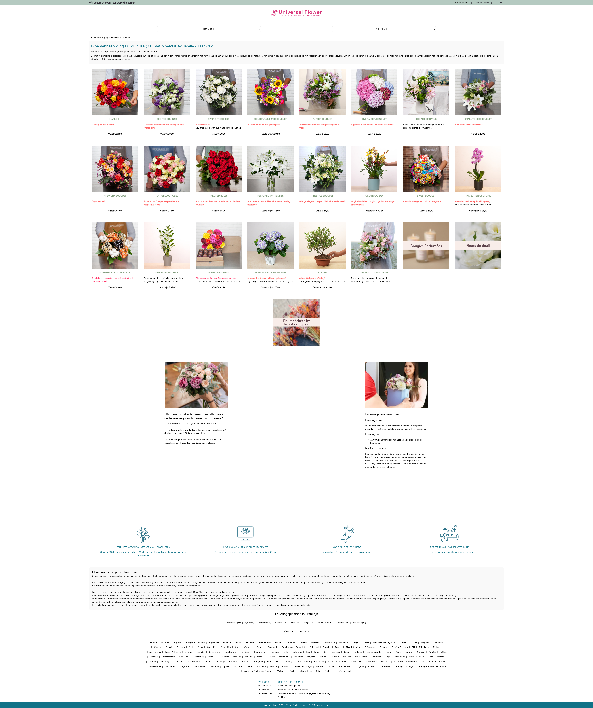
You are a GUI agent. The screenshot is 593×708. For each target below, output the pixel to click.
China (200, 647)
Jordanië (358, 652)
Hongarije (274, 652)
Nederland (376, 656)
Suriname (261, 666)
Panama (245, 661)
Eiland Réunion (353, 647)
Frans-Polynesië (173, 652)
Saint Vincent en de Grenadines (409, 661)
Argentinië (214, 642)
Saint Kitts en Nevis (337, 661)
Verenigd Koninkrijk (403, 666)
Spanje (226, 666)
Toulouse (126, 37)
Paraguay (258, 661)
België (355, 642)
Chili (191, 647)
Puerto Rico (304, 661)
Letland (443, 652)
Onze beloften (264, 689)
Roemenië (319, 661)
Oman (207, 661)
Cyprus (260, 647)
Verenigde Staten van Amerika (258, 671)
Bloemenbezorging (99, 37)
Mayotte (311, 656)
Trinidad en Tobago (302, 666)
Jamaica (336, 652)
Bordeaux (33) (234, 622)
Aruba (238, 642)
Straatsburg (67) (325, 622)
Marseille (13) (264, 622)
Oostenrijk (220, 661)
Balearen (315, 642)
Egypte (338, 647)
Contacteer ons (461, 2)
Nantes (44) (280, 622)
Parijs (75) (308, 622)
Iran (308, 652)
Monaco (347, 656)
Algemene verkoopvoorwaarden (292, 689)
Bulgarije (425, 642)
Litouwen (183, 656)
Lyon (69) (249, 622)
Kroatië (432, 652)
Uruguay (359, 666)
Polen (278, 661)
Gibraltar (201, 652)
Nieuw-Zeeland (437, 656)
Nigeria (152, 661)
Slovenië (214, 666)
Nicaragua (400, 656)
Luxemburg (198, 656)
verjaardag (117, 575)
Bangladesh (329, 642)
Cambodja (438, 642)
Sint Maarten (200, 666)
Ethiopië (383, 647)
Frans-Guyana (154, 652)
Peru (269, 661)
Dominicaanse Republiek (293, 647)
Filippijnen (424, 647)
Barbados (343, 642)
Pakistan (233, 661)
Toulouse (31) (359, 622)
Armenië (227, 642)
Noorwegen (165, 661)
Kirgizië (408, 652)
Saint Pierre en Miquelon (378, 661)
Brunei (414, 642)
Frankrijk (115, 37)
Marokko (271, 656)
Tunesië (319, 666)
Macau (211, 656)
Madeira (237, 656)
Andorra (165, 642)
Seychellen (170, 666)
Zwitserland (345, 671)
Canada (157, 647)
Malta (259, 656)
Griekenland (214, 652)
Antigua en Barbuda (195, 642)
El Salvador (370, 647)
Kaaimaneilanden (374, 652)
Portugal (290, 661)
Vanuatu (372, 666)
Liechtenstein (168, 656)
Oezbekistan (194, 661)
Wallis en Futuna (298, 671)
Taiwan (273, 666)
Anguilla (177, 642)
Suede (249, 666)
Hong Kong (259, 652)
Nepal (388, 656)
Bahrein (303, 642)
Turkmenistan (344, 666)
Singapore (184, 666)
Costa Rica (225, 647)
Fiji (413, 647)
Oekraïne (180, 661)
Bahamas (290, 642)
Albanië (153, 642)
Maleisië (249, 656)
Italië (326, 652)
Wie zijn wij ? (264, 685)
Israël (316, 652)
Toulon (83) (343, 622)
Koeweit (421, 652)
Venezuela (385, 666)
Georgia (188, 652)
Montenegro (361, 656)
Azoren (278, 642)
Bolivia (366, 642)
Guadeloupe (230, 652)
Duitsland (314, 647)
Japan (346, 652)
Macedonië (224, 656)
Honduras (245, 652)
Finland (436, 647)
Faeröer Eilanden (400, 647)
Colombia (211, 647)
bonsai (191, 575)
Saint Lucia (356, 661)
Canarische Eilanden (175, 647)
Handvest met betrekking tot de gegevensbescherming (303, 693)
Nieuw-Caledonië (417, 656)
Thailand (285, 666)
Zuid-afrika (315, 671)
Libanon (154, 656)
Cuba (237, 647)
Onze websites (265, 693)
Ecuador (327, 647)
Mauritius (298, 656)
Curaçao (248, 647)
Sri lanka (238, 666)
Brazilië (403, 642)
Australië (250, 642)
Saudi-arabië (155, 666)
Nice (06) (295, 622)
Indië (286, 652)
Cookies (281, 697)
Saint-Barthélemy (437, 661)
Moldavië (334, 656)
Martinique (284, 656)
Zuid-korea (330, 671)
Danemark (272, 647)
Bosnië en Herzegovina (384, 642)
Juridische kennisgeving (288, 685)
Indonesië (297, 652)
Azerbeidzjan (265, 642)
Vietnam (281, 671)
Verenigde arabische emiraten (431, 666)
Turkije (331, 666)
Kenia (398, 652)
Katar (388, 652)
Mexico (322, 656)
